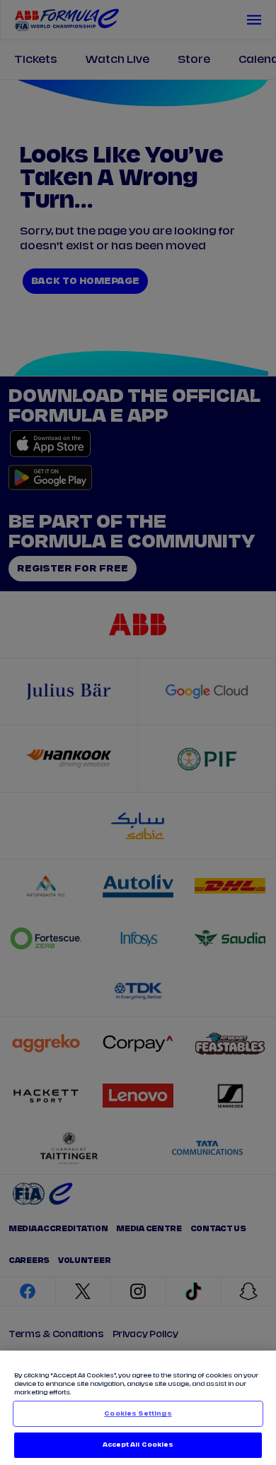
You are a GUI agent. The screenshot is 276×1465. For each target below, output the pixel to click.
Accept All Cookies (138, 1444)
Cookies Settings (137, 1413)
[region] (138, 1408)
